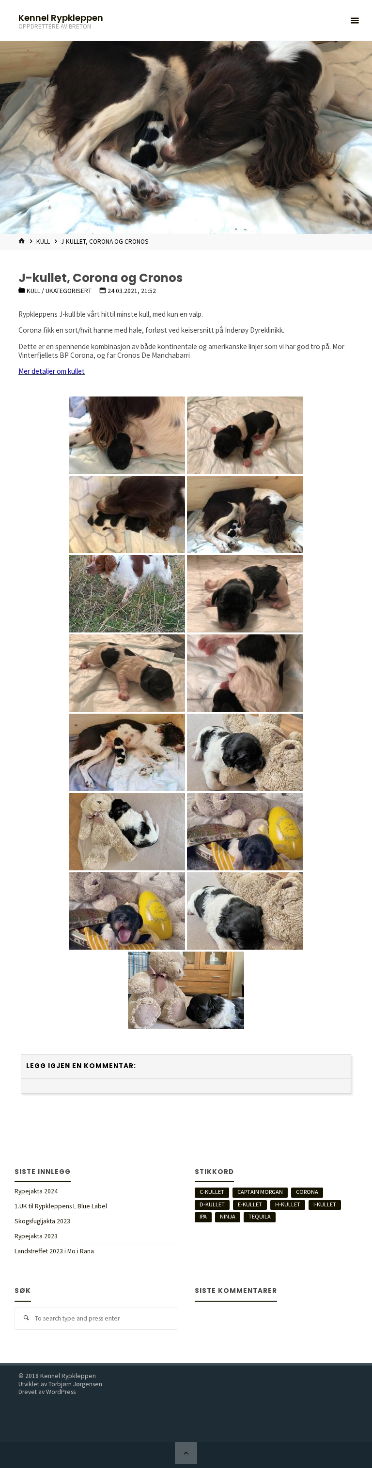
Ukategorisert (69, 291)
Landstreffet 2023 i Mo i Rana (54, 1251)
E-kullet (250, 1204)
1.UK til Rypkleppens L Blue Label (61, 1206)
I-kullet (324, 1204)
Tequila (259, 1216)
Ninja (227, 1216)
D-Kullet (212, 1204)
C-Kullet (212, 1191)
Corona (307, 1191)
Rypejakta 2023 (36, 1236)
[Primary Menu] (354, 20)
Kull (43, 241)
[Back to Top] (186, 1453)
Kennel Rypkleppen (60, 17)
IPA (203, 1216)
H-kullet (287, 1204)
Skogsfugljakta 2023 (42, 1221)
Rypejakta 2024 (36, 1191)
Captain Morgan (260, 1191)
